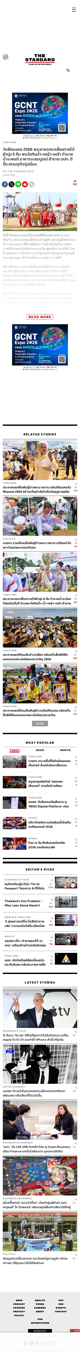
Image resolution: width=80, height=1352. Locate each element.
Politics (9, 539)
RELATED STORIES (40, 434)
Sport (33, 818)
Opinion (19, 1308)
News (19, 1300)
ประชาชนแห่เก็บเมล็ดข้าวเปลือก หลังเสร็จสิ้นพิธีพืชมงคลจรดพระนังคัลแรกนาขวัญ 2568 (35, 657)
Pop (60, 1300)
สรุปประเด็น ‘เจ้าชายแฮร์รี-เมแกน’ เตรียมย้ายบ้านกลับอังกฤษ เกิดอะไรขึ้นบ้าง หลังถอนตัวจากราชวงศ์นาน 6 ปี (25, 943)
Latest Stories (40, 982)
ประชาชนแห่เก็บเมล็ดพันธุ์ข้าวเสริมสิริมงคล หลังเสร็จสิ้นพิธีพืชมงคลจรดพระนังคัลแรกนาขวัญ (37, 712)
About (40, 1312)
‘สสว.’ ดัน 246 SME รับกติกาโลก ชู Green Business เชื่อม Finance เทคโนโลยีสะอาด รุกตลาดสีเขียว (36, 1149)
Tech (25, 879)
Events (61, 1308)
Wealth (40, 1300)
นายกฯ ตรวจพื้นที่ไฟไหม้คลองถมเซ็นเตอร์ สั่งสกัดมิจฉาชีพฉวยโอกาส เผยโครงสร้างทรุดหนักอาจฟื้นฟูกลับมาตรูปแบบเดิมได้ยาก (49, 763)
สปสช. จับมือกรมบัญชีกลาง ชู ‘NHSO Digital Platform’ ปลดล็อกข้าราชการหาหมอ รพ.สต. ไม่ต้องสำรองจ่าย (49, 804)
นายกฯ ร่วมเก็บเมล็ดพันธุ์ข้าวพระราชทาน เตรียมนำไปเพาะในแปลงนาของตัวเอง (37, 545)
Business (9, 1031)
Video (40, 1304)
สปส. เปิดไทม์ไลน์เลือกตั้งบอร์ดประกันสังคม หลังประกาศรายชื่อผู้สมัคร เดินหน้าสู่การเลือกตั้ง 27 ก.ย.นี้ (25, 962)
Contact (61, 1312)
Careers (40, 1308)
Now (60, 1304)
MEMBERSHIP (40, 1331)
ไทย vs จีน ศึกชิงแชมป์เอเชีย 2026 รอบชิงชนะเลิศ (46, 845)
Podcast (19, 1304)
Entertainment (14, 1086)
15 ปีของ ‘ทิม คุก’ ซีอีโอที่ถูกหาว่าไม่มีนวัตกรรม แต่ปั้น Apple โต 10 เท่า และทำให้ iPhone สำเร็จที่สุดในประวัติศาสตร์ (35, 1037)
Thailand (9, 142)
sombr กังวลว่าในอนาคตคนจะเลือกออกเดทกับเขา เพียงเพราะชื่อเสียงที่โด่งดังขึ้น (34, 1093)
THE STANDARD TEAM (21, 171)
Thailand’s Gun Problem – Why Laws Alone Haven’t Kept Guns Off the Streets (24, 903)
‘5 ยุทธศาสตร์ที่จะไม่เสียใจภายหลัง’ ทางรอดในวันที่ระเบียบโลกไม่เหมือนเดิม (25, 923)
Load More (40, 1271)
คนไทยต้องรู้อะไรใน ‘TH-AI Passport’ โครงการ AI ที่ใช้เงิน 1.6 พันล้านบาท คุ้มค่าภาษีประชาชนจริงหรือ (24, 886)
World (9, 917)
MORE (40, 723)
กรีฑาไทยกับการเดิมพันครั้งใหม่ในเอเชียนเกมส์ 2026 (49, 824)
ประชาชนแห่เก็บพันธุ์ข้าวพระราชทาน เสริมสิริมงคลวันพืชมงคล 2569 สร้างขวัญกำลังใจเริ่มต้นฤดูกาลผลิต (37, 489)
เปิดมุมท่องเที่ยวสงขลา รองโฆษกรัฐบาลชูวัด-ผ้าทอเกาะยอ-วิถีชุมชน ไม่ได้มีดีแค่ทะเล (35, 1260)
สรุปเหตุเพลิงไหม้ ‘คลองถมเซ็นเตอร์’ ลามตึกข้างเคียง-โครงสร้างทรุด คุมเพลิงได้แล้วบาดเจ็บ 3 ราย (47, 783)
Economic (12, 879)
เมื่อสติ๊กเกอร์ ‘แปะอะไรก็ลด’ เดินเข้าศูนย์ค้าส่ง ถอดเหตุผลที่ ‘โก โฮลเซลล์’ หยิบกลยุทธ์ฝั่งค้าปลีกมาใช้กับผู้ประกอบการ (37, 1205)
